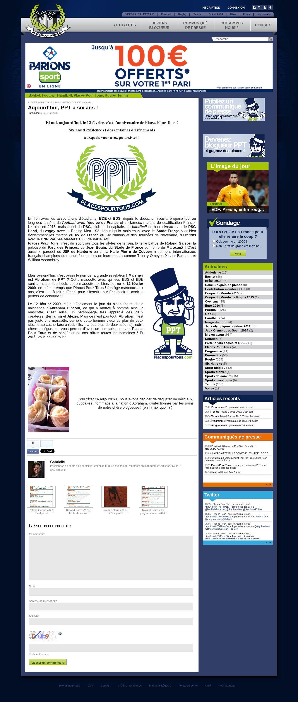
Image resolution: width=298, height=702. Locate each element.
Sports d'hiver (215, 372)
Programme (213, 351)
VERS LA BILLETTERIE (139, 14)
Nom (32, 586)
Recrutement (226, 685)
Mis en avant (214, 334)
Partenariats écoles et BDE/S (226, 343)
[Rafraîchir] (60, 634)
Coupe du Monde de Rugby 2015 (229, 297)
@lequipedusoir (262, 526)
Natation (211, 338)
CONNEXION (236, 7)
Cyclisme (212, 301)
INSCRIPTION (211, 7)
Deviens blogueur (159, 25)
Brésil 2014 (216, 14)
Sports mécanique (218, 380)
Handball (64, 95)
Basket (34, 95)
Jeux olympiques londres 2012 (228, 326)
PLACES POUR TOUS (40, 102)
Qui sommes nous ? (232, 25)
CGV (90, 685)
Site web (34, 615)
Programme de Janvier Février (231, 421)
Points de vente (188, 685)
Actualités (124, 25)
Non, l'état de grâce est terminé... (239, 246)
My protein (264, 14)
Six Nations (213, 363)
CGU (208, 685)
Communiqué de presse (195, 25)
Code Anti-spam (38, 654)
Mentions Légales (160, 685)
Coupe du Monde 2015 (222, 293)
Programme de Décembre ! (229, 425)
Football (166, 14)
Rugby (182, 14)
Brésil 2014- (214, 280)
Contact (263, 25)
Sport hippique (216, 367)
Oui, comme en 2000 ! (231, 241)
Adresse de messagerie (43, 601)
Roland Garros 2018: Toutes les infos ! (232, 416)
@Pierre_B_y (261, 516)
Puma (246, 14)
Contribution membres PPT (225, 289)
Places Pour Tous (88, 95)
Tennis (198, 14)
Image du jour (215, 322)
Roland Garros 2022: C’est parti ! (41, 512)
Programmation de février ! (229, 407)
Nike (233, 14)
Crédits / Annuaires (130, 685)
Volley (209, 388)
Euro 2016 (212, 305)
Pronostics (213, 355)
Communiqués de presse (223, 285)
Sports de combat (218, 376)
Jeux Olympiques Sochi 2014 (226, 330)
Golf (208, 314)
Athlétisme (213, 272)
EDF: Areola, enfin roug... (237, 209)
